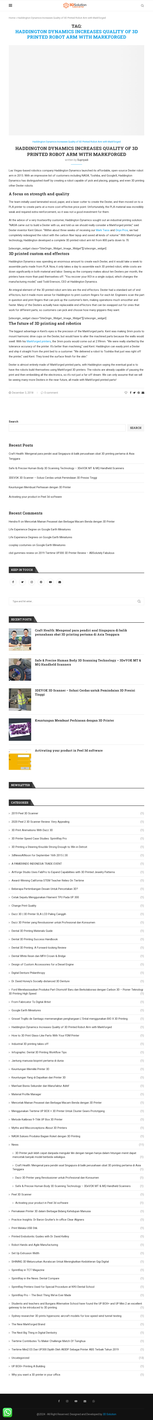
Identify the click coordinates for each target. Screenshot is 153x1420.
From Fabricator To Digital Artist (78, 1002)
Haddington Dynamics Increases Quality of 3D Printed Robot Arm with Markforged (76, 141)
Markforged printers (39, 341)
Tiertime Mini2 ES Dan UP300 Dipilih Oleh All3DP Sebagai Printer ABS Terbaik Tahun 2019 (78, 1349)
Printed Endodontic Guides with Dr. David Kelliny (78, 1236)
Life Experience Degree (23, 529)
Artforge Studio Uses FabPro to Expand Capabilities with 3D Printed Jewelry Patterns (78, 872)
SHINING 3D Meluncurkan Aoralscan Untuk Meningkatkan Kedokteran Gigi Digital (78, 1261)
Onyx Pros (121, 230)
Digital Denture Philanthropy (78, 973)
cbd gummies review (21, 553)
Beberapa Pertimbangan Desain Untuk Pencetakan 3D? (78, 889)
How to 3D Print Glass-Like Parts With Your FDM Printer (78, 1035)
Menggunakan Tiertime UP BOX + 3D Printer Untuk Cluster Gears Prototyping (78, 1111)
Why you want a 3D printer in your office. (78, 1374)
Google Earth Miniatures (56, 529)
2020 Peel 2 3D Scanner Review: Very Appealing (78, 821)
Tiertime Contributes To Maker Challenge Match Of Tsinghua (78, 1341)
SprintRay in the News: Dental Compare (78, 1278)
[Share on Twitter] (134, 392)
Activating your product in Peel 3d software (35, 496)
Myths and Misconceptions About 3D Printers (78, 1128)
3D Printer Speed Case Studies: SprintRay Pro (78, 838)
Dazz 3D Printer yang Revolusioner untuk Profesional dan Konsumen (78, 922)
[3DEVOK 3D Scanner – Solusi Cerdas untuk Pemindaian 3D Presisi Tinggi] (20, 699)
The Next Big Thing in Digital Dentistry (78, 1332)
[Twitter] (22, 582)
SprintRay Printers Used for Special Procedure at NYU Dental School (78, 1286)
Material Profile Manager (78, 1094)
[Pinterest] (41, 582)
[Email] (59, 582)
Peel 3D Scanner (78, 1194)
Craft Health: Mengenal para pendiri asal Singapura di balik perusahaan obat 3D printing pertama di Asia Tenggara (81, 632)
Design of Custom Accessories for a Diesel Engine (78, 964)
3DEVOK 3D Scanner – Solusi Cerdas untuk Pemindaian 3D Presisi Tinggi (53, 477)
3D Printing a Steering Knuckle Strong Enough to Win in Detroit (78, 847)
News (78, 1144)
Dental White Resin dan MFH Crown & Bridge (78, 956)
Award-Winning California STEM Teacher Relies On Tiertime (78, 880)
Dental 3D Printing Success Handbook (78, 939)
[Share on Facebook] (130, 392)
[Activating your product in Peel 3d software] (20, 759)
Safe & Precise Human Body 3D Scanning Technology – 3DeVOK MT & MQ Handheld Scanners (66, 468)
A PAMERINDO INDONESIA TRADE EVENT (78, 863)
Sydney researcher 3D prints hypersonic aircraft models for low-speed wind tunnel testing (78, 1316)
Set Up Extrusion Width (78, 1253)
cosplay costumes (20, 545)
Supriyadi (82, 159)
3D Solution (109, 1414)
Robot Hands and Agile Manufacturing (78, 1245)
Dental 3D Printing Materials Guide (78, 931)
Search (13, 421)
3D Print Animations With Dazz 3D (78, 830)
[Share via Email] (143, 392)
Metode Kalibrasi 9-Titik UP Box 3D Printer (78, 1119)
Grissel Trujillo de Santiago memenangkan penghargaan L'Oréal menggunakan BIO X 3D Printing (78, 1018)
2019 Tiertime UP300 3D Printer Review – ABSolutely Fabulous (76, 553)
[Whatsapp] (94, 1401)
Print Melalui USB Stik (78, 1228)
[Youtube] (50, 582)
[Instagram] (32, 582)
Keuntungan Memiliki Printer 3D (78, 1069)
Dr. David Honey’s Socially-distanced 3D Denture (78, 981)
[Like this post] (126, 392)
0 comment (51, 392)
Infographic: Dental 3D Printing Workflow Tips (78, 1052)
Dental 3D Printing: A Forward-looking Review (78, 947)
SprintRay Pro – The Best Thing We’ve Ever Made (78, 1295)
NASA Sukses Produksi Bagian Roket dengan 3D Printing (78, 1136)
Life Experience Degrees (23, 537)
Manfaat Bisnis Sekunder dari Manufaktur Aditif (78, 1086)
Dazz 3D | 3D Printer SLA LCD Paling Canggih (78, 914)
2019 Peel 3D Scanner (78, 813)
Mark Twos (103, 230)
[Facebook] (13, 582)
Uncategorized (78, 1358)
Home (12, 17)
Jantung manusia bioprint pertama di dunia (78, 1060)
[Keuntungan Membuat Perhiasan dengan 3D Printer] (20, 729)
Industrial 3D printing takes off (78, 1044)
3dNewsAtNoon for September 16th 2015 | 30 (78, 855)
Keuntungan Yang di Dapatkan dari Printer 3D (78, 1077)
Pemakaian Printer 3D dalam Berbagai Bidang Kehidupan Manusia (78, 1211)
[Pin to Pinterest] (139, 392)
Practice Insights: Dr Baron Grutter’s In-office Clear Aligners (78, 1219)
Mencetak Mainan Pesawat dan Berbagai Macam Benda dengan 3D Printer (70, 521)
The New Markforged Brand (78, 1324)
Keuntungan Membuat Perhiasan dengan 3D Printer (40, 487)
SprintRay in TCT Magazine (78, 1270)
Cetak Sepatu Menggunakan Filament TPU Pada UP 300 (78, 897)
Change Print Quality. (78, 905)
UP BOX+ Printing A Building (78, 1366)
